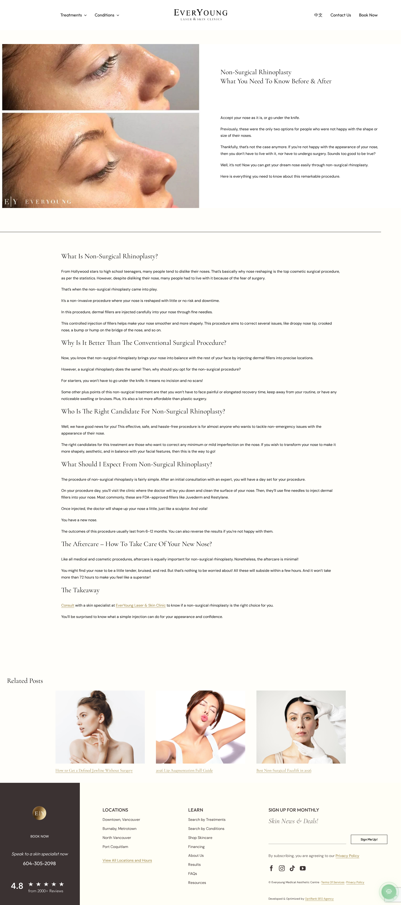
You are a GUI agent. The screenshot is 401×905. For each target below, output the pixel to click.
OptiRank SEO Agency (319, 899)
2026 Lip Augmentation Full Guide (184, 770)
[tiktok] (292, 868)
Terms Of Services (332, 882)
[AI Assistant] (389, 892)
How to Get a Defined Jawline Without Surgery (94, 770)
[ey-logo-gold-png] (39, 808)
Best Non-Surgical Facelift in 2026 (283, 770)
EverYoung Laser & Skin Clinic (141, 605)
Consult (67, 605)
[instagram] (282, 868)
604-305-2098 (39, 863)
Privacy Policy (347, 855)
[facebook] (271, 868)
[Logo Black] (200, 11)
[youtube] (303, 868)
